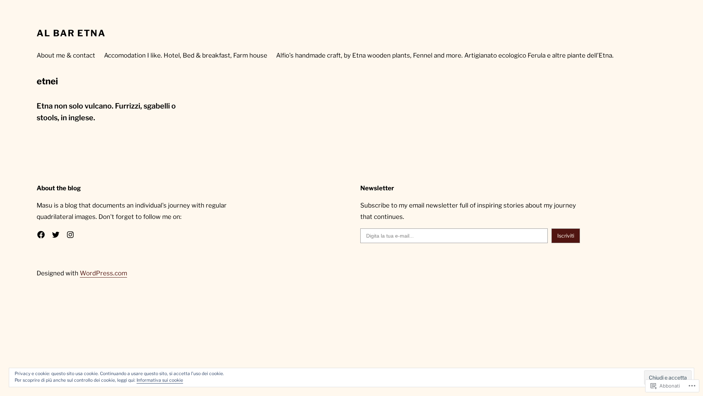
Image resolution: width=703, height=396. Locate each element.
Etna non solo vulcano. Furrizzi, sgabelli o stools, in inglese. (106, 112)
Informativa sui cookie (160, 380)
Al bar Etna (71, 33)
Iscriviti (565, 235)
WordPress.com (103, 273)
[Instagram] (70, 234)
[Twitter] (55, 234)
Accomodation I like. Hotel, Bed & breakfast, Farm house (185, 55)
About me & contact (66, 55)
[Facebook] (41, 234)
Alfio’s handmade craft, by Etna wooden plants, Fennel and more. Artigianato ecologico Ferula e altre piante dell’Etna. (445, 55)
